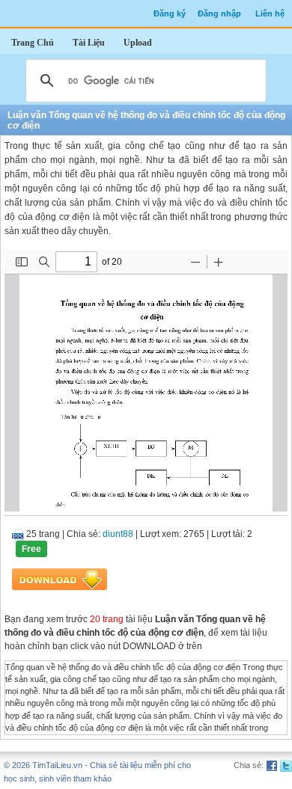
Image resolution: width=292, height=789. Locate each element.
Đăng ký (169, 13)
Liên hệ (270, 13)
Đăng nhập (219, 13)
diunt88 (118, 534)
